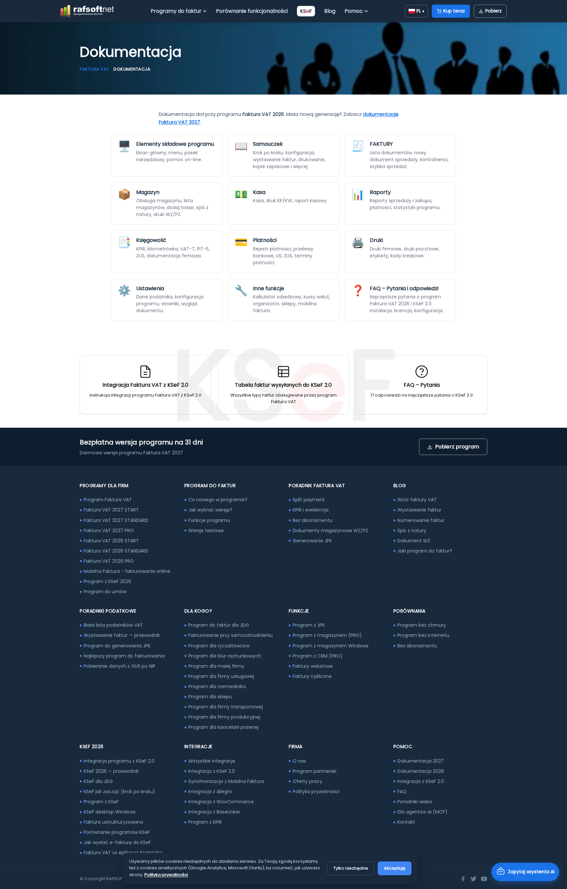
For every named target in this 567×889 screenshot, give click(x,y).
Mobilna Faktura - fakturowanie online (127, 571)
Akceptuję (394, 868)
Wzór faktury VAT (417, 499)
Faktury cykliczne (312, 676)
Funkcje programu (209, 520)
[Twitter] (473, 879)
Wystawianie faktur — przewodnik (122, 635)
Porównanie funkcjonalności (252, 11)
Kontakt (406, 822)
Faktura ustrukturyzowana (113, 822)
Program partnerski (314, 771)
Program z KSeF (101, 801)
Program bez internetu (423, 635)
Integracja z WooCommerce (221, 801)
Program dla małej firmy (216, 666)
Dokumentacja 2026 (420, 771)
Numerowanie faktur (420, 520)
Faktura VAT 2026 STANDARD (116, 551)
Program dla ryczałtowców (218, 645)
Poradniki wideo (414, 801)
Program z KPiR (205, 822)
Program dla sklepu (210, 696)
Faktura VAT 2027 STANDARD (116, 520)
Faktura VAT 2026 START (111, 540)
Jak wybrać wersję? (210, 510)
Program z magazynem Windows (330, 645)
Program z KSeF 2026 (107, 581)
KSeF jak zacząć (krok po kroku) (119, 791)
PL (420, 11)
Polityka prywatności (316, 791)
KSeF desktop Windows (110, 812)
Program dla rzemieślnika (217, 686)
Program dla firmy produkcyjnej (224, 717)
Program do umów (105, 591)
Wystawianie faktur (419, 510)
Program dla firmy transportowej (225, 707)
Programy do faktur (176, 11)
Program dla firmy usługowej (221, 676)
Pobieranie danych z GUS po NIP (120, 666)
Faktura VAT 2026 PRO (109, 561)
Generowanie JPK (312, 540)
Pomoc (354, 11)
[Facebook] (463, 879)
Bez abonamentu (312, 520)
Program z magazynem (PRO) (327, 635)
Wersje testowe (206, 530)
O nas (299, 761)
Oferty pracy (307, 781)
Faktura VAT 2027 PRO (109, 530)
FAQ (402, 791)
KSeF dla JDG (98, 781)
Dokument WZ (413, 540)
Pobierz (493, 11)
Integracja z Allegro (210, 791)
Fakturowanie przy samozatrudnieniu (230, 635)
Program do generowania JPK (117, 645)
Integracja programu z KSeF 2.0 (119, 761)
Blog (329, 11)
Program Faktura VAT (108, 499)
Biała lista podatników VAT (113, 625)
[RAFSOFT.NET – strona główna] (87, 11)
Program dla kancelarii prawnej (223, 727)
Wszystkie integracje (211, 761)
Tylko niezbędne (350, 868)
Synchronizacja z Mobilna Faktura (226, 781)
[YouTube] (484, 879)
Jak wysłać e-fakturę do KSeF (117, 842)
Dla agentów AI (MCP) (422, 812)
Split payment (309, 499)
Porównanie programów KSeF (117, 832)
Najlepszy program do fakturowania (124, 656)
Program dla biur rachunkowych (224, 656)
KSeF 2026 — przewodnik (111, 771)
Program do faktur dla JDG (218, 625)
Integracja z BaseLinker (214, 812)
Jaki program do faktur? (424, 551)
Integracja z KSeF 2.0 (211, 771)
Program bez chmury (421, 625)
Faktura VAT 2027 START (111, 510)
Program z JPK (309, 625)
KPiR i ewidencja (310, 510)
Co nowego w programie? (217, 499)
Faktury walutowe (313, 666)
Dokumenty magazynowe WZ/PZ (330, 530)
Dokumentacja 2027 (420, 761)
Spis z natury (411, 530)
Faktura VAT (94, 69)
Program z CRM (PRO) (318, 656)
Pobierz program (457, 446)
